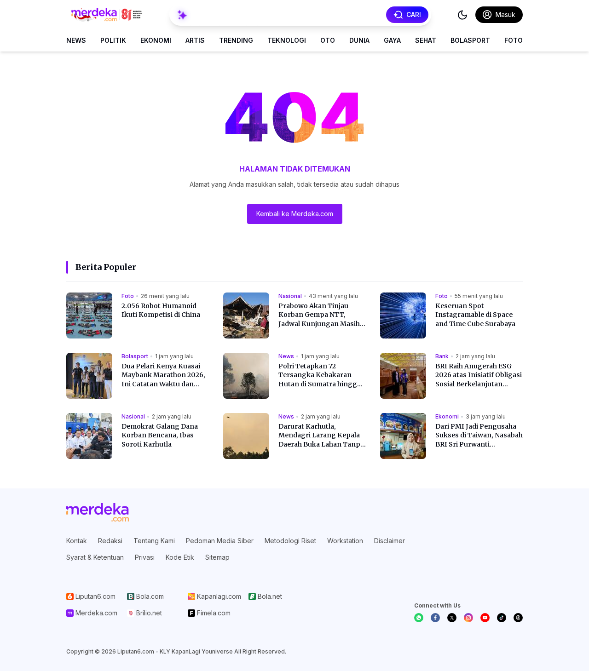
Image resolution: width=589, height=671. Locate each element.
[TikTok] (501, 617)
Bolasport (470, 40)
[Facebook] (435, 617)
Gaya (392, 40)
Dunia (359, 40)
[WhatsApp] (418, 617)
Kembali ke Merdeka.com (294, 214)
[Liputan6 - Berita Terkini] (97, 512)
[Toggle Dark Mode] (462, 14)
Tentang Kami (154, 541)
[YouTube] (485, 617)
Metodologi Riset (290, 541)
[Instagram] (468, 617)
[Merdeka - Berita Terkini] (106, 15)
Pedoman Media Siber (220, 541)
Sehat (425, 40)
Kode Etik (180, 557)
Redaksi (110, 541)
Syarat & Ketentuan (95, 557)
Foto (513, 40)
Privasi (145, 557)
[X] (451, 617)
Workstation (345, 541)
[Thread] (518, 617)
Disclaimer (389, 541)
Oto (327, 40)
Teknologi (286, 40)
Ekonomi (155, 40)
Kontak (76, 541)
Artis (195, 40)
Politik (113, 40)
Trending (236, 40)
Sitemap (217, 557)
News (76, 40)
